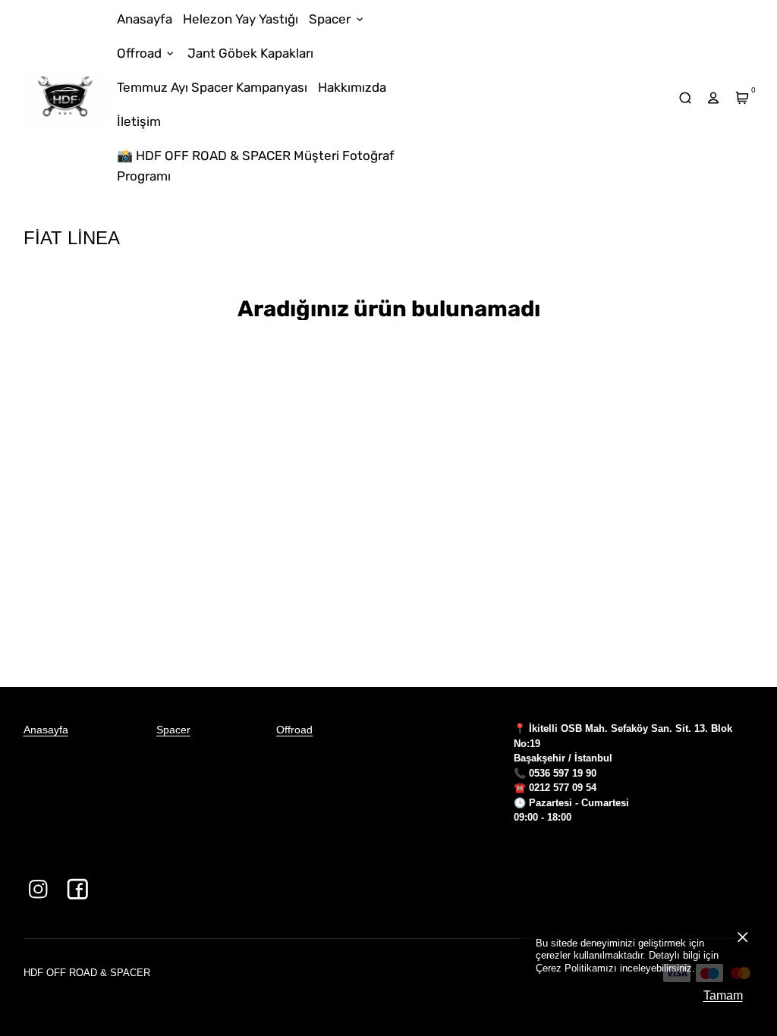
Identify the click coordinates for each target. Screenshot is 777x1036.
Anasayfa (46, 730)
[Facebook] (78, 889)
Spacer (173, 730)
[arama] (685, 97)
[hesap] (713, 97)
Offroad (294, 730)
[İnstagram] (38, 889)
